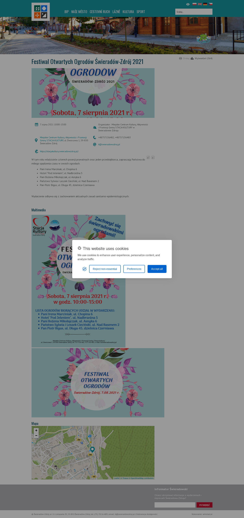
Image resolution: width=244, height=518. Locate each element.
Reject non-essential (105, 268)
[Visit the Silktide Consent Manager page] (84, 269)
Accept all (157, 268)
